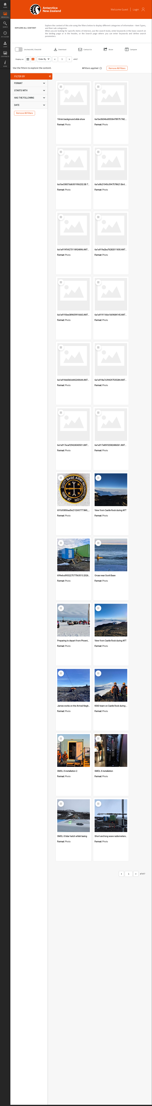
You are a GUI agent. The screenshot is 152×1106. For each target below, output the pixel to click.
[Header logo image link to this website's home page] (45, 5)
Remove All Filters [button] (117, 68)
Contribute (5, 56)
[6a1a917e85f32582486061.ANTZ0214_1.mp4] (111, 424)
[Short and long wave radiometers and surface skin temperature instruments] (111, 815)
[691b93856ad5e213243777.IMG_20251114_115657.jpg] (73, 489)
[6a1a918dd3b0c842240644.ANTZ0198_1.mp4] (73, 359)
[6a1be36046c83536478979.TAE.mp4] (111, 98)
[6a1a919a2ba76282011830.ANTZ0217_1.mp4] (111, 229)
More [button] (5, 66)
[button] (85, 49)
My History (5, 37)
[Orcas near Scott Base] (111, 555)
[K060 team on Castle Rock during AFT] (111, 685)
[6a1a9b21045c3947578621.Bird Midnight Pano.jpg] (111, 163)
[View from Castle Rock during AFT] (111, 489)
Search (5, 27)
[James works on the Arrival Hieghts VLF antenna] (73, 685)
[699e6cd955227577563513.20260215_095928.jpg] (73, 555)
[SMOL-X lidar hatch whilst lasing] (73, 815)
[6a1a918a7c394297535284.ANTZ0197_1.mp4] (111, 359)
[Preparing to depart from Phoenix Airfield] (73, 620)
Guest (125, 9)
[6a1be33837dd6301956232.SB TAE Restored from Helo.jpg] (73, 163)
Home (5, 7)
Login (5, 47)
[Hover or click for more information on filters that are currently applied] (100, 68)
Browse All (5, 17)
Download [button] (59, 49)
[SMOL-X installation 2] (73, 750)
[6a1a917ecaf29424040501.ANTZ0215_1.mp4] (73, 424)
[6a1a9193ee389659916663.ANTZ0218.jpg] (73, 294)
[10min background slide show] (73, 98)
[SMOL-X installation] (111, 750)
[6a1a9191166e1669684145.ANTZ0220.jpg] (111, 294)
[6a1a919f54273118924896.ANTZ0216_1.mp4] (73, 229)
